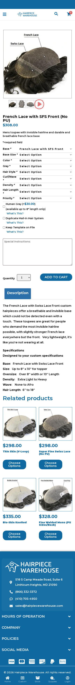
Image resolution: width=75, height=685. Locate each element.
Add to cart (56, 277)
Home (8, 681)
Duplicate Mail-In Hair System (25, 218)
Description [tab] (17, 293)
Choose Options (14, 464)
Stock (37, 681)
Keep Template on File (20, 227)
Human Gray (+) (20, 204)
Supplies (52, 681)
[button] (4, 14)
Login (67, 681)
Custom (22, 681)
